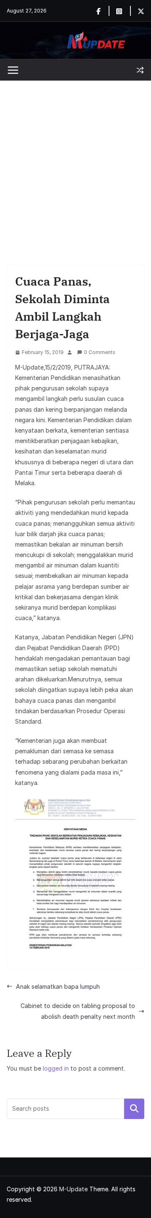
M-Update (73, 1189)
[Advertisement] (75, 160)
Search (134, 1108)
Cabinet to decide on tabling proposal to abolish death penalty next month (78, 1011)
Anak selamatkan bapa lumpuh (58, 986)
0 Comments (99, 352)
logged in (56, 1068)
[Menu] (13, 70)
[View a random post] (140, 70)
